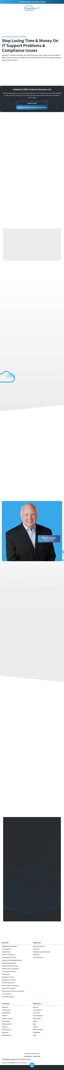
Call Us (9, 1067)
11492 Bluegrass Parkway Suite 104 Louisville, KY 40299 (16, 1059)
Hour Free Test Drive (52, 427)
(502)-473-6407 (40, 2)
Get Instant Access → (54, 247)
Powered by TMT (28, 1056)
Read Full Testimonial (29, 672)
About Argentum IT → (11, 610)
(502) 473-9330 (32, 103)
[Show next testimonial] (60, 619)
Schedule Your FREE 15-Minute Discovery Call (32, 107)
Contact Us (55, 1067)
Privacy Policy (36, 1056)
